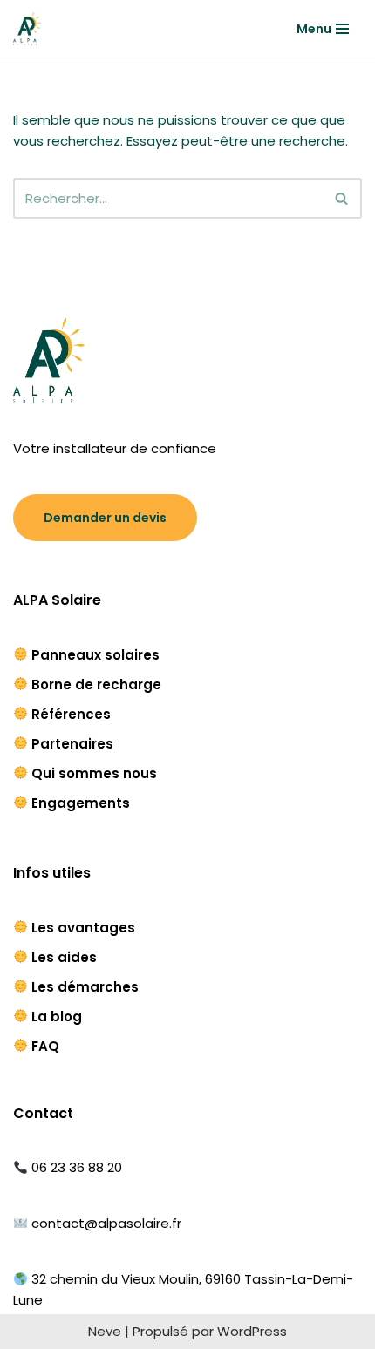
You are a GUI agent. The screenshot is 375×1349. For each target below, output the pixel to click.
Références (71, 714)
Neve (104, 1331)
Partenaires (72, 744)
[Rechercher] (342, 198)
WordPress (252, 1331)
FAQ (45, 1046)
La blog (56, 1016)
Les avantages (83, 928)
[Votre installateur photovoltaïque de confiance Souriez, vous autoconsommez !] (27, 28)
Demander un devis (105, 517)
